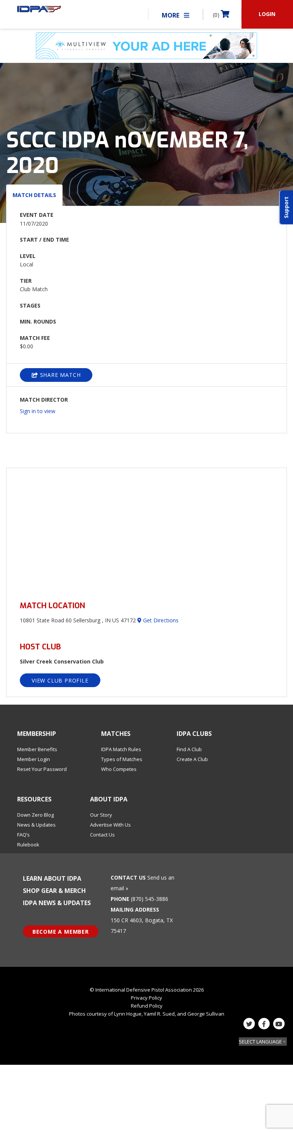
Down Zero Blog (35, 814)
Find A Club (189, 749)
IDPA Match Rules (121, 749)
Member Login (33, 759)
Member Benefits (37, 749)
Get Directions (160, 620)
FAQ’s (23, 834)
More (171, 15)
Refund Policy (147, 1005)
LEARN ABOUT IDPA (52, 878)
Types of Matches (121, 759)
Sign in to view (37, 411)
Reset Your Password (42, 769)
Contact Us (102, 834)
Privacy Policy (146, 997)
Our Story (101, 814)
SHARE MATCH (59, 374)
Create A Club (192, 759)
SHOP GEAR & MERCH (54, 890)
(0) (217, 14)
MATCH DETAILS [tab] (34, 195)
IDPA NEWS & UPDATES (57, 903)
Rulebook (28, 844)
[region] (146, 530)
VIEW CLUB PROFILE (60, 680)
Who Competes (119, 769)
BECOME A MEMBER (60, 931)
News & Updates (36, 824)
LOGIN (267, 14)
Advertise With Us (110, 824)
